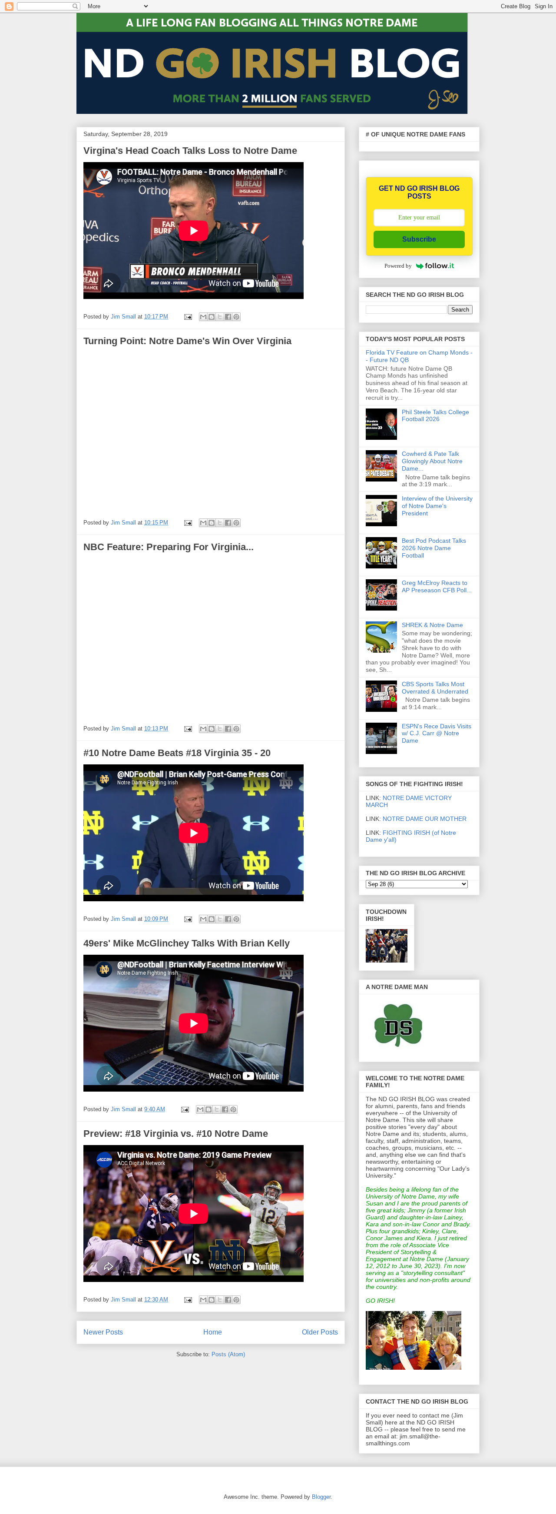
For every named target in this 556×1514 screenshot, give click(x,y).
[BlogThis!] (211, 316)
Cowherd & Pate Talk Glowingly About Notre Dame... (432, 461)
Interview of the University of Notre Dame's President (437, 506)
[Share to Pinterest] (236, 316)
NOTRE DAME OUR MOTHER (425, 818)
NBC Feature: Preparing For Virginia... (168, 546)
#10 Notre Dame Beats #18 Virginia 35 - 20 (177, 752)
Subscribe (419, 239)
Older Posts (320, 1332)
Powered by (398, 265)
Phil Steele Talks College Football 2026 (435, 415)
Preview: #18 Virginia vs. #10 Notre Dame (175, 1133)
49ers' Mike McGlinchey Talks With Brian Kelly (186, 943)
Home (212, 1332)
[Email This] (203, 316)
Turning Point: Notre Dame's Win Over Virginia (187, 340)
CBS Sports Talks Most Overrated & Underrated (435, 688)
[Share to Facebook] (228, 316)
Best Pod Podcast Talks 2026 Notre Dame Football (434, 548)
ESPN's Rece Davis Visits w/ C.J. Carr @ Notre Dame (436, 733)
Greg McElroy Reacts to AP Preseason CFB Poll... (437, 586)
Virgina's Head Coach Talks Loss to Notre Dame (190, 150)
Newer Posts (103, 1332)
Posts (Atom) (228, 1354)
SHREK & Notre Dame (432, 624)
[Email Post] (187, 316)
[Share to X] (219, 316)
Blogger (321, 1497)
